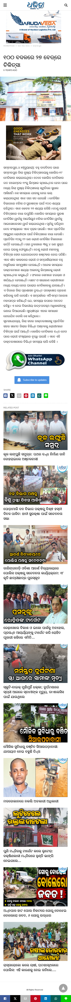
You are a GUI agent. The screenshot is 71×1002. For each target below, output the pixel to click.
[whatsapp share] (39, 395)
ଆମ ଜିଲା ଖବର (24, 46)
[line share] (46, 395)
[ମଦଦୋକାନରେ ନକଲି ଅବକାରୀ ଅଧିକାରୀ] (35, 777)
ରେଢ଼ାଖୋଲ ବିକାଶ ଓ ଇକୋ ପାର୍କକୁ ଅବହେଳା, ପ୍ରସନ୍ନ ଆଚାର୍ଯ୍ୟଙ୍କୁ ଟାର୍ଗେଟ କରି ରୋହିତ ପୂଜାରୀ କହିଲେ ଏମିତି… (34, 632)
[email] (25, 998)
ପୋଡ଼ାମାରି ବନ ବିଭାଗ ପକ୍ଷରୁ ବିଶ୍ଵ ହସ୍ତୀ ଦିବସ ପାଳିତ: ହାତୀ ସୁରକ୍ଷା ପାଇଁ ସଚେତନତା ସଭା (32, 513)
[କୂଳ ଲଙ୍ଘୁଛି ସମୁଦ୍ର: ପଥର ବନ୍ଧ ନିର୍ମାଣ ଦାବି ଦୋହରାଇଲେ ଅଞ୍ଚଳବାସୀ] (35, 430)
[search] (66, 5)
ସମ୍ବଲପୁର (37, 46)
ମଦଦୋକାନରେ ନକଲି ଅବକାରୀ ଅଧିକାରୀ (30, 801)
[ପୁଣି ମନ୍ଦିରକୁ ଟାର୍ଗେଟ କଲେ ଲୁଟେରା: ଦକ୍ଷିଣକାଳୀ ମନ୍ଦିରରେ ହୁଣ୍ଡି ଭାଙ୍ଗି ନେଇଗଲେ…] (35, 827)
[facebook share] (5, 395)
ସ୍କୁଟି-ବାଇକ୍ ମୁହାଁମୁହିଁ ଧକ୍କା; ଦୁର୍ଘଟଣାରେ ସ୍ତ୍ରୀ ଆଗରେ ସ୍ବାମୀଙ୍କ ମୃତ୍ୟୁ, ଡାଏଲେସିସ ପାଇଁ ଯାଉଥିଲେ (33, 692)
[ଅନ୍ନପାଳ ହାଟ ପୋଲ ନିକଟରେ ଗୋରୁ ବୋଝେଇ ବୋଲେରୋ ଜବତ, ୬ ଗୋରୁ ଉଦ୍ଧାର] (35, 886)
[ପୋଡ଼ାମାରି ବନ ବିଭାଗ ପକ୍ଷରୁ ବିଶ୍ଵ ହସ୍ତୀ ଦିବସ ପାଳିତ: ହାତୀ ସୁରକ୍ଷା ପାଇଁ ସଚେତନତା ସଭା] (35, 485)
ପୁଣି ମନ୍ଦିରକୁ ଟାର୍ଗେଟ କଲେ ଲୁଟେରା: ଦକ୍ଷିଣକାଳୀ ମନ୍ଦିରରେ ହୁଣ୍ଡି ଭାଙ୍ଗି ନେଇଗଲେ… (28, 856)
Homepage (9, 46)
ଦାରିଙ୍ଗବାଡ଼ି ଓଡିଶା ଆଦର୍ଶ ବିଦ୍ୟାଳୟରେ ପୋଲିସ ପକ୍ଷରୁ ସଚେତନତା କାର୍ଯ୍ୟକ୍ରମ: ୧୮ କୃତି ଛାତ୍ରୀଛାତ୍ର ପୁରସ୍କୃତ (33, 573)
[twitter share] (12, 395)
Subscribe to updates (35, 379)
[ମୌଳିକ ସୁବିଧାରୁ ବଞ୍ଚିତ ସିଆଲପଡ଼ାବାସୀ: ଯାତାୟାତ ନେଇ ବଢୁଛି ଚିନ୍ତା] (35, 722)
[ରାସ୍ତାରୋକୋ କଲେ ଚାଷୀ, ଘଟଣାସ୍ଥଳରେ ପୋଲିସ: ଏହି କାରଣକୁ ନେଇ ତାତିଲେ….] (35, 941)
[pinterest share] (26, 395)
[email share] (19, 395)
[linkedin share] (33, 395)
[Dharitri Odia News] (35, 5)
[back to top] (63, 988)
